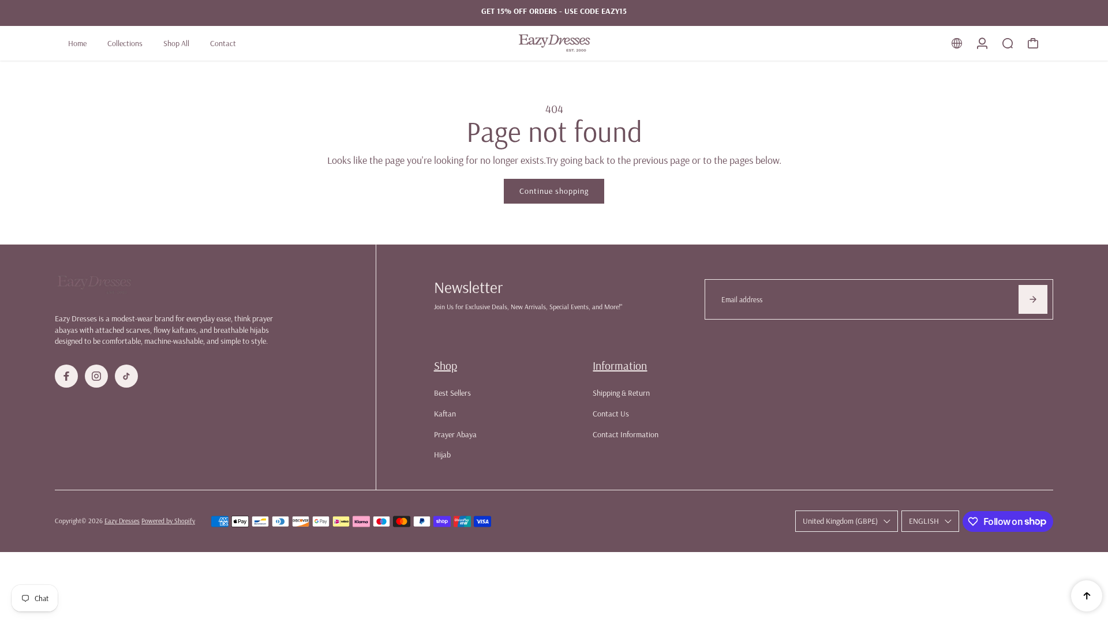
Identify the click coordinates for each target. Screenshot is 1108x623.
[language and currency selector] (956, 43)
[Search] (1007, 43)
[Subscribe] (1033, 299)
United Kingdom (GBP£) (840, 521)
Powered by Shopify (168, 520)
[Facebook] (66, 376)
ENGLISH (924, 521)
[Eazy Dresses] (554, 43)
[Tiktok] (126, 376)
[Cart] (1033, 43)
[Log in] (982, 43)
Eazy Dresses (122, 520)
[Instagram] (96, 376)
